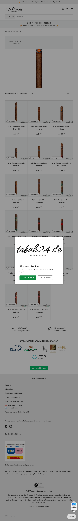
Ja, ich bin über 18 (28, 278)
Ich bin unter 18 (45, 278)
